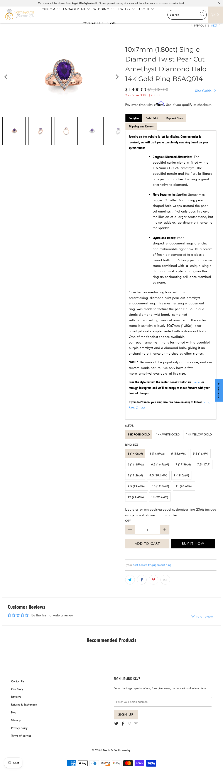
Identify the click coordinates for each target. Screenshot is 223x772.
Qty (128, 520)
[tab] (133, 118)
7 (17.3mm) (183, 464)
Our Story (17, 689)
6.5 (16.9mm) (160, 464)
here (196, 382)
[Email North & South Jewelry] (136, 724)
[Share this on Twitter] (130, 579)
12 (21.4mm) (136, 497)
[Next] (116, 77)
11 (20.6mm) (184, 486)
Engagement (75, 9)
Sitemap (16, 720)
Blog (13, 712)
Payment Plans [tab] (174, 118)
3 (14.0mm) (135, 453)
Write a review (202, 616)
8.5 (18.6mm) (158, 475)
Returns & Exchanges (24, 704)
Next (214, 25)
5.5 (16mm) (200, 453)
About (145, 9)
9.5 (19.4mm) (136, 486)
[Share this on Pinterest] (153, 579)
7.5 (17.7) (203, 464)
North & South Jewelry (116, 750)
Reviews (16, 696)
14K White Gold (167, 434)
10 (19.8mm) (160, 486)
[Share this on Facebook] (142, 579)
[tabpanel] (170, 274)
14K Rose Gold (139, 434)
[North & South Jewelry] (19, 14)
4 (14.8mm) (157, 453)
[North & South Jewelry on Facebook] (122, 724)
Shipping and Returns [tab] (141, 126)
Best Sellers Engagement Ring (152, 564)
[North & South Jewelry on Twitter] (116, 724)
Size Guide (204, 91)
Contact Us (17, 681)
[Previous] (6, 77)
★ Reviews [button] (219, 390)
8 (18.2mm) (135, 475)
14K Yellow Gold (199, 434)
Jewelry (124, 9)
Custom (49, 9)
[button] (87, 731)
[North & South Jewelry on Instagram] (129, 724)
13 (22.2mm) (159, 497)
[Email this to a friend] (165, 579)
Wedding (101, 9)
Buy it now (193, 543)
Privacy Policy (19, 728)
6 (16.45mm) (136, 464)
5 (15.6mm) (178, 453)
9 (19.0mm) (181, 475)
